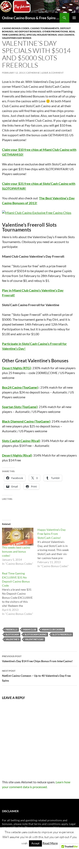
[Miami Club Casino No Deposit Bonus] (39, 212)
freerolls (11, 629)
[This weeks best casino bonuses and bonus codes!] (17, 537)
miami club (29, 629)
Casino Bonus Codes (15, 28)
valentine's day (34, 639)
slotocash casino (36, 634)
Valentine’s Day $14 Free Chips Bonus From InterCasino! (37, 659)
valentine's (12, 639)
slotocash (12, 634)
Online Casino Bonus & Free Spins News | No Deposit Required (31, 18)
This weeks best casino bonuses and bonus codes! (16, 551)
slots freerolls (62, 634)
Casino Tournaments (44, 28)
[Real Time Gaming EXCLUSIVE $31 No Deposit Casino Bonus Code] (19, 593)
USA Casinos (66, 34)
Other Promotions (55, 31)
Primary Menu (74, 18)
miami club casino (52, 629)
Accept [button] (35, 843)
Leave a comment (52, 72)
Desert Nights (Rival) (17, 455)
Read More (50, 843)
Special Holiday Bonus (42, 34)
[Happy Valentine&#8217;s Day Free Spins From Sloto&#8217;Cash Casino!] (55, 548)
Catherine (33, 72)
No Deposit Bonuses (28, 31)
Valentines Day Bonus (16, 37)
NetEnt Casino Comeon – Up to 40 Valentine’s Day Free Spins (36, 675)
